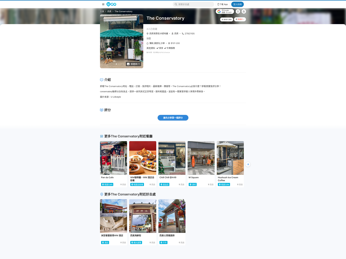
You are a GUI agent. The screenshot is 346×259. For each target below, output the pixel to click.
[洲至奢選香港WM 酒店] (113, 216)
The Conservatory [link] (123, 11)
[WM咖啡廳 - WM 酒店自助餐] (142, 158)
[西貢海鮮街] (142, 216)
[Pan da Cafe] (113, 158)
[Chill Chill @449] (171, 158)
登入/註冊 (237, 4)
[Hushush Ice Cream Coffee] (230, 158)
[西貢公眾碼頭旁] (171, 216)
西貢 (109, 11)
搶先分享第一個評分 (173, 117)
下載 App (224, 4)
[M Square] (201, 158)
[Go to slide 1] (116, 64)
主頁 (102, 11)
